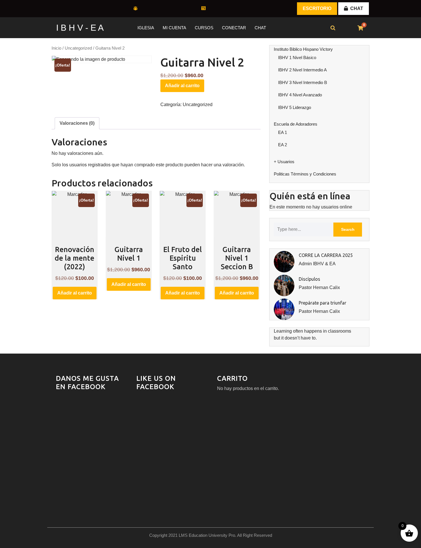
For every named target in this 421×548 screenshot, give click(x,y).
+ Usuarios (284, 161)
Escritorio (317, 8)
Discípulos (309, 279)
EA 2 (282, 144)
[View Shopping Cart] (360, 28)
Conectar (234, 27)
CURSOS (204, 27)
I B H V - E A (80, 27)
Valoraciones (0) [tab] (77, 123)
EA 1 (282, 132)
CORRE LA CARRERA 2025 (326, 255)
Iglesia (145, 27)
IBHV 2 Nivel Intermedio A (302, 69)
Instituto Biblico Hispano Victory (303, 49)
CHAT (356, 8)
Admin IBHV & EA (317, 263)
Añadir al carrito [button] (74, 292)
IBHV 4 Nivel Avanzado (300, 94)
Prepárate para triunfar (322, 302)
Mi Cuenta (174, 27)
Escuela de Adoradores (295, 124)
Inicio (56, 48)
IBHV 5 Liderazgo (294, 107)
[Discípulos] (284, 285)
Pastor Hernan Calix (319, 287)
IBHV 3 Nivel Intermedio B (302, 82)
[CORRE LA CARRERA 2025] (284, 261)
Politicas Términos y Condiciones (305, 173)
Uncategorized (78, 48)
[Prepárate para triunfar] (284, 309)
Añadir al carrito (182, 85)
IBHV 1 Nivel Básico (297, 57)
